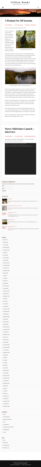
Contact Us (15, 462)
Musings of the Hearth (7, 419)
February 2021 (6, 339)
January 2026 (5, 244)
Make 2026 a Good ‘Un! (11, 219)
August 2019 (5, 385)
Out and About (6, 424)
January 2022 (5, 324)
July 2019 (5, 388)
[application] (20, 159)
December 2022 (6, 308)
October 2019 (6, 380)
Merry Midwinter (29, 136)
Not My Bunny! (10, 198)
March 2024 (5, 283)
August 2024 (5, 273)
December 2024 (6, 262)
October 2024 (6, 267)
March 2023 (5, 303)
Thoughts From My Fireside (8, 426)
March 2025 (5, 255)
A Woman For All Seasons (18, 20)
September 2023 (6, 296)
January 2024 (5, 288)
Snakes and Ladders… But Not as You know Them (15, 205)
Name (3, 185)
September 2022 (6, 316)
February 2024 (6, 285)
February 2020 (6, 370)
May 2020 (5, 362)
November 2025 (6, 249)
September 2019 (6, 383)
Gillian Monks (20, 2)
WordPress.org (6, 447)
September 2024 (6, 270)
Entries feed (5, 442)
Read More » (9, 209)
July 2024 (5, 275)
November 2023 (6, 290)
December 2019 (6, 375)
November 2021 (6, 329)
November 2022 (6, 311)
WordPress (17, 464)
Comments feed (6, 445)
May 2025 (5, 252)
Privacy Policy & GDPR (23, 462)
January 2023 (5, 306)
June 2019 (5, 390)
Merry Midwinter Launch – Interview (19, 130)
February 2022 (6, 321)
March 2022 (5, 319)
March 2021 (5, 337)
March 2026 (5, 242)
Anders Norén (28, 464)
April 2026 (5, 239)
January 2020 (5, 372)
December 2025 (6, 247)
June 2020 (5, 360)
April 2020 (5, 365)
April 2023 (5, 301)
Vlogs (4, 432)
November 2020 (6, 347)
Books (4, 414)
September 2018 (6, 406)
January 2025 (5, 260)
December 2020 (6, 344)
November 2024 (6, 265)
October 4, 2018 (19, 136)
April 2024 (5, 280)
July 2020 (5, 357)
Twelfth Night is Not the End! (12, 212)
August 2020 (5, 355)
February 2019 (6, 396)
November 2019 (6, 378)
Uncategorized (6, 429)
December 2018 (6, 401)
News (34, 136)
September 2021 (6, 334)
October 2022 (6, 314)
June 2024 (5, 278)
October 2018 (6, 403)
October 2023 (6, 293)
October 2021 (6, 331)
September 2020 (6, 352)
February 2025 (6, 257)
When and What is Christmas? (12, 226)
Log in (4, 440)
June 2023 (5, 298)
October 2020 (6, 349)
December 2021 (6, 326)
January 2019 (5, 398)
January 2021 (5, 342)
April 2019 (5, 393)
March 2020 (5, 367)
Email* (3, 188)
